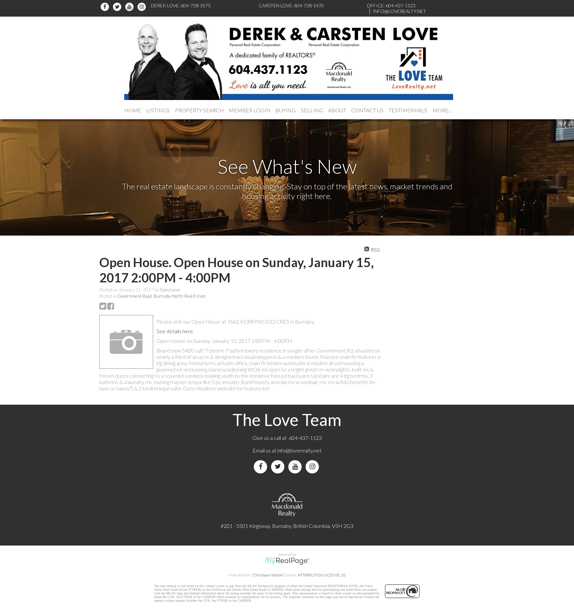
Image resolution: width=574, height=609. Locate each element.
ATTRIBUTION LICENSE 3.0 (322, 574)
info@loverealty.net (299, 450)
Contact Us (367, 110)
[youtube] (130, 7)
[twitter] (118, 7)
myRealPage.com (287, 561)
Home (132, 110)
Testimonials (408, 110)
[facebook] (106, 7)
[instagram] (142, 7)
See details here (174, 331)
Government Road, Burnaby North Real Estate (162, 296)
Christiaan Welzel (267, 574)
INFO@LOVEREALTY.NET (399, 11)
